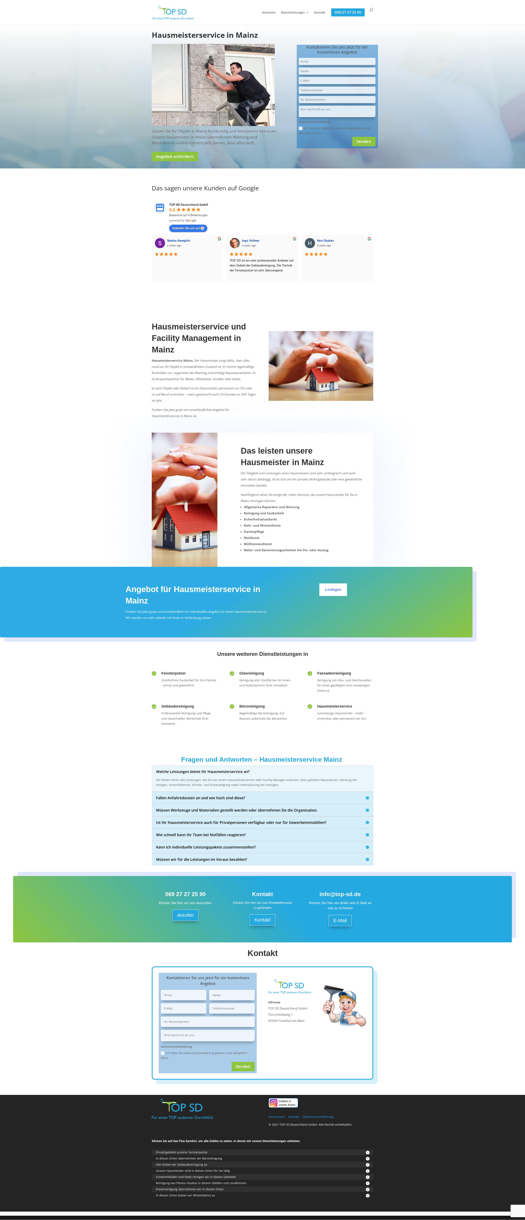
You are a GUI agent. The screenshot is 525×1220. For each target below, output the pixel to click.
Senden (363, 141)
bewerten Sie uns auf (186, 228)
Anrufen (185, 915)
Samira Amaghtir (178, 240)
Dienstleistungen (293, 12)
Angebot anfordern (175, 156)
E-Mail (340, 920)
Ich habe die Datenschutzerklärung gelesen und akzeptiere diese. (334, 130)
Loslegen (333, 590)
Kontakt (319, 12)
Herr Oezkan (325, 240)
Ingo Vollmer (250, 240)
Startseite (269, 12)
